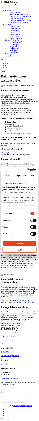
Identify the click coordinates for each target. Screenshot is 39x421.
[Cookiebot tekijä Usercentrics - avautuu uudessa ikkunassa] (28, 169)
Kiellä (19, 250)
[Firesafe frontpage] (9, 5)
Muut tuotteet (14, 36)
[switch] (33, 220)
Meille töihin (14, 48)
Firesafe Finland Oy (12, 40)
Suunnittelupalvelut (16, 18)
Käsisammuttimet (15, 28)
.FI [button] (2, 60)
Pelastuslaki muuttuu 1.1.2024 (11, 325)
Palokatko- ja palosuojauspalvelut (21, 16)
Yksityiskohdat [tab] (20, 176)
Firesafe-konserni (15, 44)
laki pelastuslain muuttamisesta (24, 302)
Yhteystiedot (9, 54)
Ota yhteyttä (5, 419)
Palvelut (8, 10)
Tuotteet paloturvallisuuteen (10, 323)
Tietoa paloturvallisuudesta (19, 22)
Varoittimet (13, 32)
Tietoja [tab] (32, 176)
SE (6, 67)
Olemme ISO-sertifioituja (9, 378)
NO (6, 63)
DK (6, 65)
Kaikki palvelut (15, 12)
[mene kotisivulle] (9, 332)
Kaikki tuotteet (15, 26)
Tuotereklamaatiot (16, 38)
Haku (3, 71)
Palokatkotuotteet (15, 34)
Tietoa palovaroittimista (9, 327)
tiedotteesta (24, 300)
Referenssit (13, 46)
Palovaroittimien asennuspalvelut (21, 20)
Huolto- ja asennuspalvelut (19, 14)
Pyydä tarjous (5, 153)
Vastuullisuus (14, 52)
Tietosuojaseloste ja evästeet (22, 406)
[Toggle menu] (2, 7)
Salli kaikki (19, 243)
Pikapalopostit (14, 30)
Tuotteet (8, 24)
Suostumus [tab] (6, 176)
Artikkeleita (14, 50)
